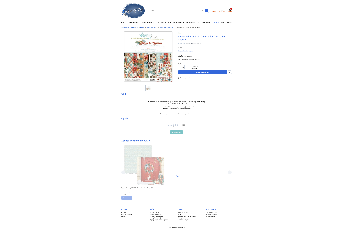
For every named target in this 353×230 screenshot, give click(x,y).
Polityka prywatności (156, 214)
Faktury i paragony (183, 220)
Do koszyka (126, 198)
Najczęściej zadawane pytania (159, 220)
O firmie (123, 212)
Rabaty (180, 214)
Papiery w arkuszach (152, 27)
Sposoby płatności (183, 212)
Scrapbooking (134, 27)
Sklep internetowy (176, 227)
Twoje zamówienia (211, 212)
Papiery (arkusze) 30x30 (166, 27)
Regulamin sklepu (155, 212)
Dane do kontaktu (126, 214)
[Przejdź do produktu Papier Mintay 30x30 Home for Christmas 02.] (144, 165)
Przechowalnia (210, 216)
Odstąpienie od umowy (157, 216)
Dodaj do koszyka (202, 72)
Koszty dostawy (183, 218)
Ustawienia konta (211, 214)
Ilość (179, 64)
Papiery (142, 27)
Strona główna (125, 27)
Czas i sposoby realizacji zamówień (188, 216)
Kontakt (123, 216)
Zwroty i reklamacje (155, 218)
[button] (206, 10)
